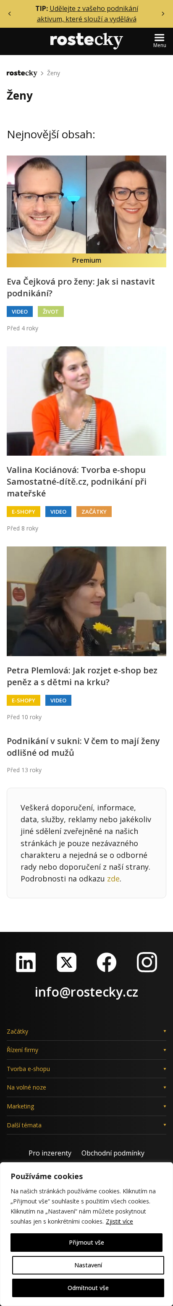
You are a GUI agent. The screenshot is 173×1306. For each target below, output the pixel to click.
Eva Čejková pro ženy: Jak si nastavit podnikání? (81, 287)
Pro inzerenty (50, 1153)
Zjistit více (119, 1221)
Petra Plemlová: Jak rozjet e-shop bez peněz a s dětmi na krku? (82, 676)
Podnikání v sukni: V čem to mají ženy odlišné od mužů (83, 746)
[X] (66, 962)
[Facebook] (107, 962)
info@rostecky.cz (86, 991)
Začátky (94, 511)
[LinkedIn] (26, 962)
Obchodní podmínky (112, 1153)
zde (113, 878)
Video (20, 311)
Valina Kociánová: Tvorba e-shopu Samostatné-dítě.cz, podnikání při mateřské (77, 481)
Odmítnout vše (88, 1288)
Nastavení (88, 1265)
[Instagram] (147, 962)
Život (51, 311)
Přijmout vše (86, 1242)
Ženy (53, 73)
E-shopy (23, 511)
